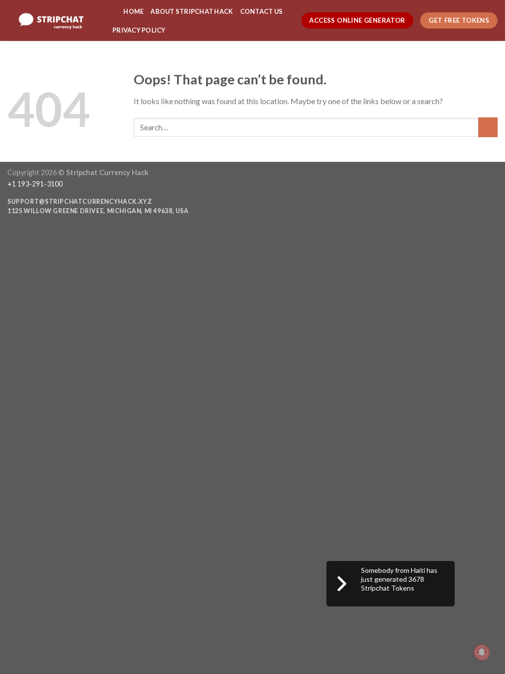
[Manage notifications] (482, 652)
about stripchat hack (191, 11)
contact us (261, 11)
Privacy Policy (139, 30)
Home (133, 11)
